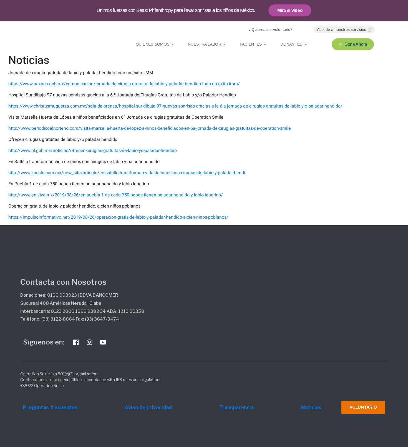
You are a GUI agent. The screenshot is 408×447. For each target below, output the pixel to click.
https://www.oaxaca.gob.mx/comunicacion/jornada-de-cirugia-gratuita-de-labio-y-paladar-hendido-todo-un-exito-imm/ (124, 84)
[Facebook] (76, 342)
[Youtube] (103, 342)
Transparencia (236, 407)
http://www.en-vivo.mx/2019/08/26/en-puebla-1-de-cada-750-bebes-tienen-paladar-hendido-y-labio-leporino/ (115, 195)
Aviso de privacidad (148, 407)
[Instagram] (90, 342)
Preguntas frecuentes (50, 407)
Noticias (311, 407)
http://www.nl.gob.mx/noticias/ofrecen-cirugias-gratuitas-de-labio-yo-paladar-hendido (92, 150)
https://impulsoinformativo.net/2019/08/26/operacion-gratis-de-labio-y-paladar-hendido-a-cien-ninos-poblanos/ (118, 217)
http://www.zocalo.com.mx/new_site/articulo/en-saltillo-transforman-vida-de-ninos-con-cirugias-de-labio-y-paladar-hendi (126, 172)
